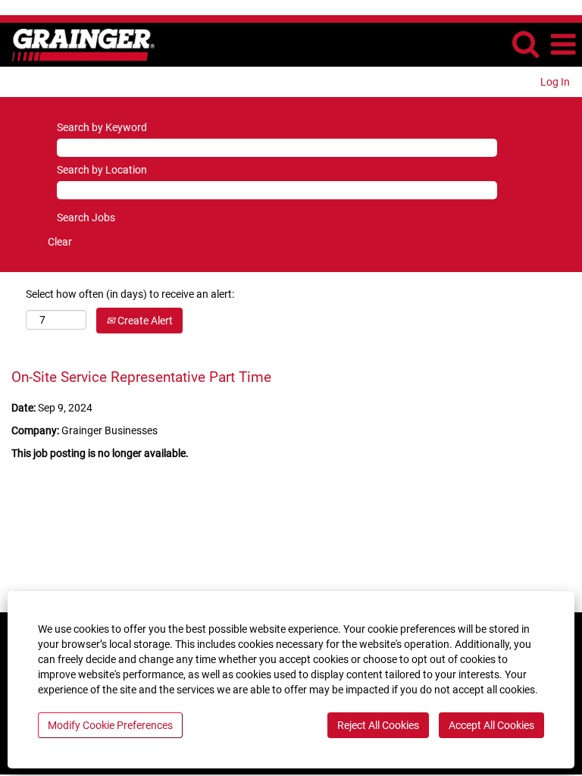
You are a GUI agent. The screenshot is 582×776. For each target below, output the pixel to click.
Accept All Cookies (491, 725)
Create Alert (144, 320)
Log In (555, 82)
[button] (563, 44)
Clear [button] (60, 242)
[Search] (525, 43)
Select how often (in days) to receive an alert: (130, 294)
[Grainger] (77, 44)
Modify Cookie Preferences (110, 725)
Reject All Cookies (378, 725)
